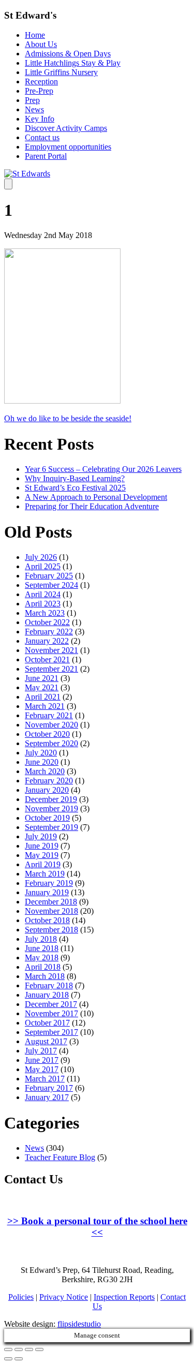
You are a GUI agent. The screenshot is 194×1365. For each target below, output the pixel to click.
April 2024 (43, 594)
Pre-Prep (39, 90)
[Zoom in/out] (39, 1349)
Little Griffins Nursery (61, 72)
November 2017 (51, 1013)
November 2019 (51, 808)
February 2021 (49, 715)
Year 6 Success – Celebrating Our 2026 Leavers (103, 469)
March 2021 (45, 706)
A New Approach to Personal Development (96, 497)
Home (35, 35)
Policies (21, 1297)
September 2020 (51, 743)
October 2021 (47, 659)
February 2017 (49, 1088)
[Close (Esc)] (8, 1349)
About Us (41, 44)
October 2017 (47, 1022)
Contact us (42, 137)
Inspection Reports (124, 1297)
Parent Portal (46, 156)
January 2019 (47, 892)
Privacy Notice (63, 1297)
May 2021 (41, 687)
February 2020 (49, 780)
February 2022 (49, 631)
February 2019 (49, 883)
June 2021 (41, 678)
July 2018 (41, 938)
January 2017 (47, 1097)
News (34, 109)
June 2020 (41, 762)
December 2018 (51, 901)
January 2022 (47, 640)
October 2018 (47, 920)
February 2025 (49, 575)
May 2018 (41, 957)
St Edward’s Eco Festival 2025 (75, 487)
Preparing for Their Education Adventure (92, 506)
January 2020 (47, 789)
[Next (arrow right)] (18, 1358)
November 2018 (51, 911)
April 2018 (43, 966)
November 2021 (51, 650)
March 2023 (45, 613)
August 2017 (46, 1041)
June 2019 (41, 845)
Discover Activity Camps (66, 128)
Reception (41, 81)
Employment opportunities (68, 146)
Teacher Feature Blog (60, 1157)
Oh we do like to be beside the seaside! (67, 418)
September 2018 (51, 929)
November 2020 (51, 724)
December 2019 (51, 799)
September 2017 (51, 1032)
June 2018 (41, 948)
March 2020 (45, 771)
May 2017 (41, 1069)
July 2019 (41, 836)
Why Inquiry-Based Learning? (75, 478)
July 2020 (41, 752)
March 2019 (45, 873)
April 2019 (43, 864)
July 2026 (41, 557)
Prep (32, 100)
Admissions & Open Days (68, 53)
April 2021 (43, 696)
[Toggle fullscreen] (29, 1349)
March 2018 (45, 976)
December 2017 (51, 1004)
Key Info (39, 118)
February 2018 (49, 985)
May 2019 (41, 855)
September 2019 (51, 827)
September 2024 (51, 585)
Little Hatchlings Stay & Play (73, 62)
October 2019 (47, 817)
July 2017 (41, 1050)
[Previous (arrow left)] (8, 1358)
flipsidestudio (79, 1323)
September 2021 (51, 668)
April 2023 (43, 603)
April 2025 (43, 566)
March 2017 (45, 1078)
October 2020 (47, 734)
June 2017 (41, 1060)
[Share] (18, 1349)
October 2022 (47, 622)
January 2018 (47, 994)
